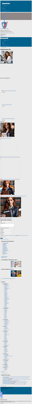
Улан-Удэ (5, 356)
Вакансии (5, 6)
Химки (5, 305)
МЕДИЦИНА (4, 244)
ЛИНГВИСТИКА (5, 248)
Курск (5, 313)
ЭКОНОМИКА (4, 246)
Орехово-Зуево (6, 298)
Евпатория (5, 365)
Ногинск (5, 296)
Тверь (5, 317)
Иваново (5, 311)
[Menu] (0, 2)
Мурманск (5, 323)
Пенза (5, 335)
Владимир (5, 310)
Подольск (5, 299)
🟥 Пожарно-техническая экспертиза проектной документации (10, 179)
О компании (3, 39)
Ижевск (5, 331)
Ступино (5, 304)
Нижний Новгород (7, 334)
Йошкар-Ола (6, 332)
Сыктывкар (6, 325)
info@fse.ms (2, 35)
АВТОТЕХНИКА (5, 245)
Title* (1, 221)
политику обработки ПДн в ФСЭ (23, 235)
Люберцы (5, 294)
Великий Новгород (7, 322)
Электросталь (6, 307)
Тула (5, 318)
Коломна (5, 291)
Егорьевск (5, 287)
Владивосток (6, 355)
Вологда (5, 321)
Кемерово (5, 349)
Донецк (5, 369)
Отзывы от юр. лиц (6, 10)
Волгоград (6, 327)
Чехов (5, 306)
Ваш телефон (2, 232)
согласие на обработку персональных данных (9, 235)
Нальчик (5, 363)
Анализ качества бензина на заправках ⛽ (8, 118)
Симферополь (6, 366)
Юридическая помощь (4, 256)
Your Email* (1, 229)
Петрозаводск (6, 324)
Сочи (5, 329)
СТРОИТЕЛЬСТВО (5, 243)
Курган (5, 342)
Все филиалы (3, 371)
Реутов (5, 301)
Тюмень (5, 344)
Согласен (2, 403)
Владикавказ (6, 360)
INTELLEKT (4, 252)
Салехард (5, 343)
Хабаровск (5, 357)
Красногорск (6, 292)
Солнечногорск (6, 303)
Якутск (5, 359)
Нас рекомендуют (6, 5)
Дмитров (5, 284)
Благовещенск (6, 354)
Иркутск (5, 348)
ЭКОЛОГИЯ (4, 251)
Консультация (4, 8)
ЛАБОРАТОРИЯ (4, 47)
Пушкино (5, 300)
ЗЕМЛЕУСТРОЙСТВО (6, 250)
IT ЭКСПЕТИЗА (5, 247)
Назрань (5, 362)
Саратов (5, 338)
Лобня (5, 293)
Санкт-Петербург (6, 320)
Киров (5, 333)
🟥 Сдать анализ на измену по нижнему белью (9, 90)
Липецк (5, 314)
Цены (3, 7)
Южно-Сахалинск (6, 358)
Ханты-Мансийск (6, 345)
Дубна (5, 286)
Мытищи (5, 295)
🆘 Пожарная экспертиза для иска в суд (6, 218)
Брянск (5, 309)
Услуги (3, 41)
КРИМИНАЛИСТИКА (5, 242)
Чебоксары (6, 340)
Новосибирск (6, 351)
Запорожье (6, 368)
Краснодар (6, 328)
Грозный (5, 361)
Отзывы (3, 9)
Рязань (5, 315)
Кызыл (5, 350)
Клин (5, 290)
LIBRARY (4, 254)
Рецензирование (3, 257)
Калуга (5, 312)
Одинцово (6, 297)
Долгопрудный (6, 285)
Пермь (5, 336)
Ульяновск (5, 339)
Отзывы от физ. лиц (6, 45)
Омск (5, 352)
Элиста (5, 330)
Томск (5, 353)
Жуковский (6, 288)
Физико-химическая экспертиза (7, 104)
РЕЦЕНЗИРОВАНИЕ (5, 253)
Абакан (5, 347)
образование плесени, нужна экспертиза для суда (10, 380)
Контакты (3, 11)
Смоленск (5, 316)
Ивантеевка (6, 289)
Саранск (5, 337)
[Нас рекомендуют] (16, 264)
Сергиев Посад (6, 302)
